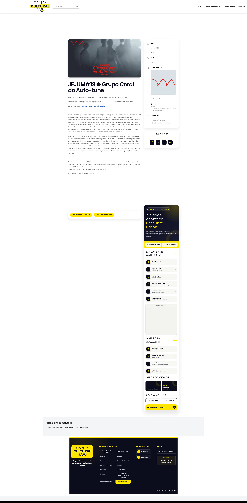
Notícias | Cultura (106, 481)
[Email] (170, 142)
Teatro (119, 457)
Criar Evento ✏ (229, 7)
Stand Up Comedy (123, 461)
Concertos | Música (158, 121)
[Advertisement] (123, 22)
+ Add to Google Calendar (81, 215)
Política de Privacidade (165, 451)
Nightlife (103, 470)
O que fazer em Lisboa (110, 446)
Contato (241, 7)
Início (200, 7)
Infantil (102, 461)
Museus (102, 474)
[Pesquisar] (77, 7)
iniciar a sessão (59, 427)
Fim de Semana (122, 451)
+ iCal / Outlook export (104, 215)
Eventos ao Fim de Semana (161, 123)
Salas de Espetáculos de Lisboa (123, 475)
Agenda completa (154, 244)
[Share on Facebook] (152, 142)
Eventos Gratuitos (106, 465)
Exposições (121, 470)
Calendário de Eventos (107, 452)
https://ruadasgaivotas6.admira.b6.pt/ (93, 106)
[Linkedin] (164, 142)
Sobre (162, 446)
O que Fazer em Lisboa (163, 491)
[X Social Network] (158, 142)
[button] (220, 6)
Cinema (120, 465)
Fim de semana (171, 244)
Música (102, 457)
